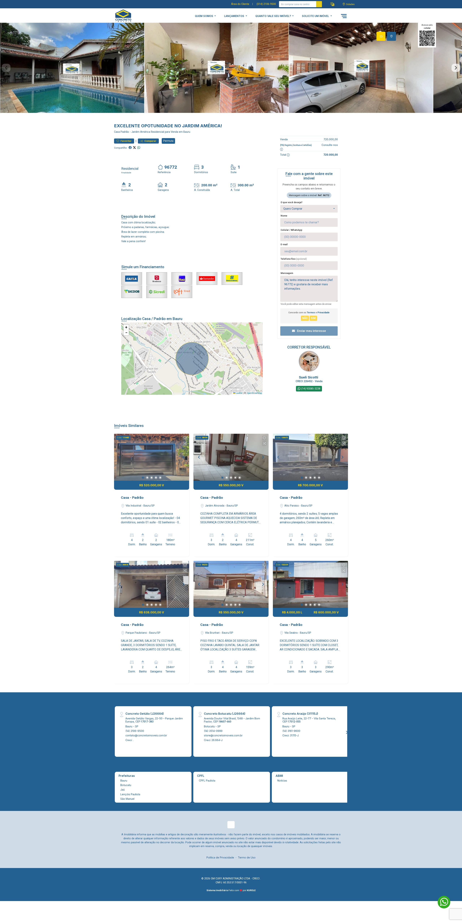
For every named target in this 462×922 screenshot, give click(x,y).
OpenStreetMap (254, 393)
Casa (117, 131)
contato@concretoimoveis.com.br (146, 735)
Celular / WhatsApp (291, 230)
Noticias (282, 780)
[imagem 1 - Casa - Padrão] (151, 457)
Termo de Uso (247, 857)
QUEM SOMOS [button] (204, 16)
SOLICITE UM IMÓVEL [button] (316, 16)
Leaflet (239, 393)
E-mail (284, 244)
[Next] (183, 457)
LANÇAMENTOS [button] (234, 16)
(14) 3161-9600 (291, 730)
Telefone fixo (294, 258)
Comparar (150, 141)
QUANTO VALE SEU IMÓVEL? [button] (273, 16)
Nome (284, 215)
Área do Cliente (240, 4)
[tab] (380, 36)
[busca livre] (319, 4)
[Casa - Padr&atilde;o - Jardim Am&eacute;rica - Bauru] (132, 16)
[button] (332, 4)
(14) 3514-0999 (213, 730)
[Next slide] (456, 68)
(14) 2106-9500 (134, 730)
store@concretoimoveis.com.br (223, 735)
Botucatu (125, 785)
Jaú (122, 789)
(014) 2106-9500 (266, 4)
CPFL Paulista (207, 780)
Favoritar (126, 141)
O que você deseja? (291, 202)
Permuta (168, 140)
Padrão (125, 131)
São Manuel (127, 798)
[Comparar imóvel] (185, 443)
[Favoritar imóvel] (185, 438)
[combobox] (309, 209)
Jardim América (140, 131)
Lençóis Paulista (130, 794)
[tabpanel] (231, 68)
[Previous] (120, 457)
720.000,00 (331, 139)
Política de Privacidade (220, 857)
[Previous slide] (6, 68)
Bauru (123, 780)
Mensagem (287, 273)
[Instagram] (231, 824)
